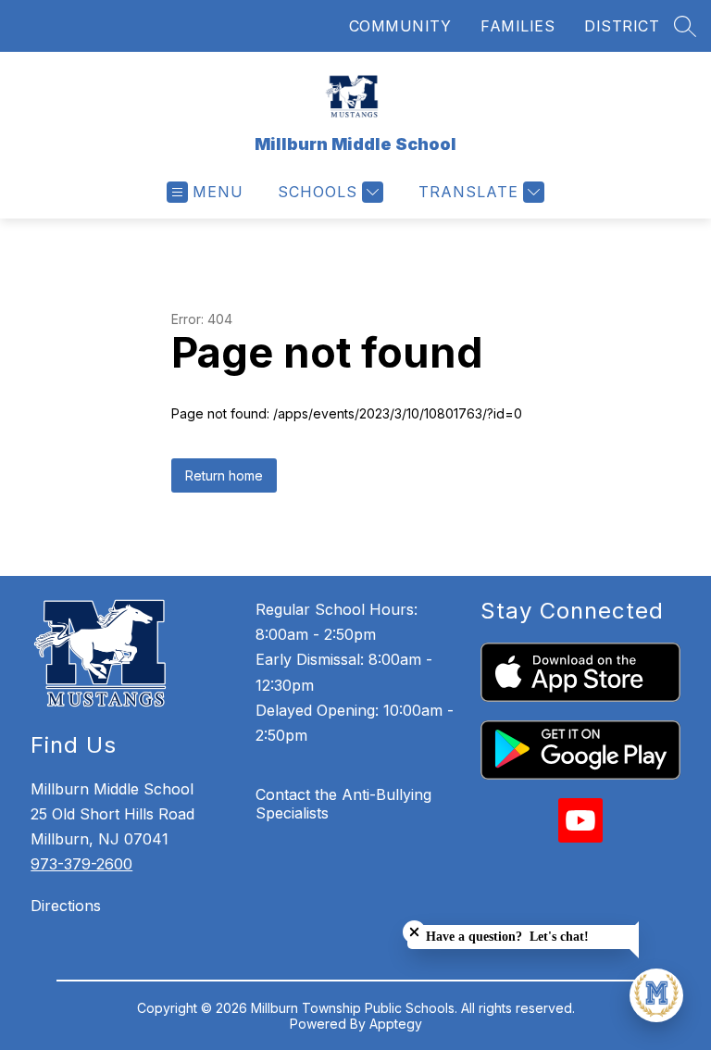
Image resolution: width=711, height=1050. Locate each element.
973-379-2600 (81, 864)
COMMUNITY (400, 26)
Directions (66, 905)
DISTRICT (621, 26)
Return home (224, 475)
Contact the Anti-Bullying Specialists (343, 803)
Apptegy (395, 1023)
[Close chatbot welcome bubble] (414, 932)
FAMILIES (517, 26)
